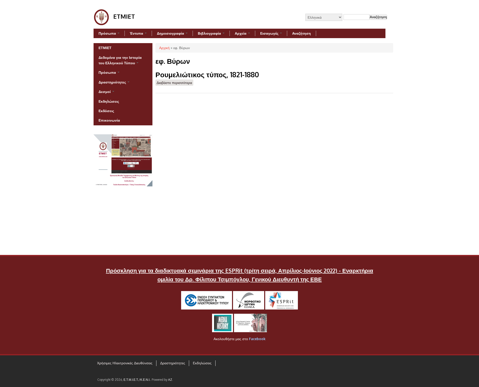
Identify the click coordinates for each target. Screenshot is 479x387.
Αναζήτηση (301, 33)
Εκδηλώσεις (109, 101)
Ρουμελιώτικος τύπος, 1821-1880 (207, 74)
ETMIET (124, 16)
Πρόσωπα (108, 33)
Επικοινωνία (109, 120)
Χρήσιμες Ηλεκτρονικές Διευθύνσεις (124, 363)
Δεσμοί (105, 91)
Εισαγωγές (269, 33)
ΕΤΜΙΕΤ (105, 48)
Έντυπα (137, 33)
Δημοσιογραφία (171, 33)
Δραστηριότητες (113, 82)
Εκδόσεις (106, 111)
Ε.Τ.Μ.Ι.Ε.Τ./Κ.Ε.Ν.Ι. (136, 380)
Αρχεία (241, 33)
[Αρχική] (102, 24)
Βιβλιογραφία (210, 33)
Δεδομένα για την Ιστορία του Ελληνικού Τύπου (120, 60)
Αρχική (164, 48)
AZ (170, 380)
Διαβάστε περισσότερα (175, 82)
